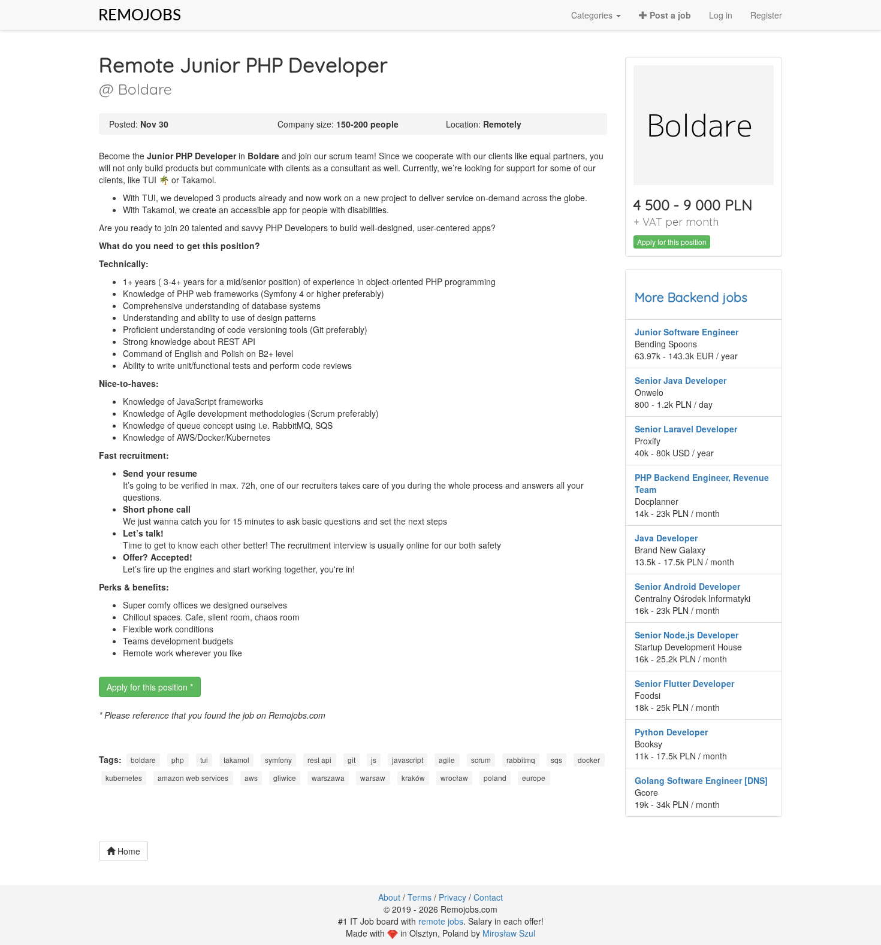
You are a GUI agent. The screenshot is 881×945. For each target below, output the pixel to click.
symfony (278, 760)
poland (495, 778)
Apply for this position (672, 242)
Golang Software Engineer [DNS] (701, 780)
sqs (556, 760)
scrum (481, 760)
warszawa (328, 778)
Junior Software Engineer (686, 332)
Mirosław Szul (508, 933)
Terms (420, 897)
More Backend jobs (691, 297)
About (389, 897)
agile (447, 760)
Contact (488, 897)
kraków (413, 778)
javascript (407, 760)
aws (251, 778)
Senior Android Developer (687, 586)
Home (127, 851)
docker (589, 760)
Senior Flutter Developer (684, 683)
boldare (143, 760)
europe (533, 778)
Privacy (452, 897)
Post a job (669, 15)
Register (766, 15)
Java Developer (666, 538)
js (373, 760)
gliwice (284, 778)
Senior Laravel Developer (686, 429)
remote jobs (440, 921)
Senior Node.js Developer (686, 635)
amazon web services (193, 778)
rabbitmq (520, 760)
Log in (720, 15)
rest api (319, 760)
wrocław (454, 778)
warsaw (372, 778)
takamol (236, 760)
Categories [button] (593, 15)
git (351, 760)
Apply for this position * (150, 687)
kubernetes (123, 778)
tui (204, 760)
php (177, 760)
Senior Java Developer (680, 380)
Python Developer (671, 732)
